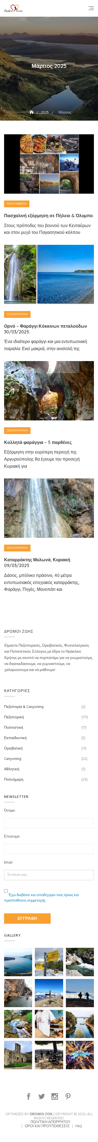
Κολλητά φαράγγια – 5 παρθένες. (38, 442)
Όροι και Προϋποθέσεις (47, 1126)
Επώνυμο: (12, 836)
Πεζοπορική (17, 314)
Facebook (29, 1096)
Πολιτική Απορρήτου (50, 1122)
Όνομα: (10, 810)
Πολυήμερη (17, 204)
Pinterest (69, 1096)
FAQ (78, 1126)
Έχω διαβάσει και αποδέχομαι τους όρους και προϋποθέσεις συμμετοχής (41, 898)
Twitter (42, 1096)
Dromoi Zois (41, 1114)
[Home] (32, 112)
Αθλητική (11, 769)
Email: (8, 862)
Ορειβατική (13, 748)
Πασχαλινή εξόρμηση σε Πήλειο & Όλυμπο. (49, 215)
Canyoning (12, 759)
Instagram (55, 1096)
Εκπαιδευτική (15, 738)
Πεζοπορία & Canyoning (24, 707)
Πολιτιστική (13, 728)
